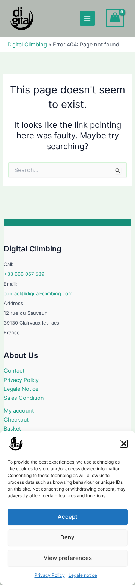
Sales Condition (24, 398)
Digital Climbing (27, 44)
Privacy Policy (49, 575)
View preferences (68, 557)
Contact (14, 370)
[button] (124, 443)
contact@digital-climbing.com (38, 293)
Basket (12, 428)
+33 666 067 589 (24, 274)
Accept (68, 516)
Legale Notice (21, 389)
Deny (67, 537)
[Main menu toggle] (87, 18)
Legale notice (83, 575)
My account (19, 410)
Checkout (16, 419)
